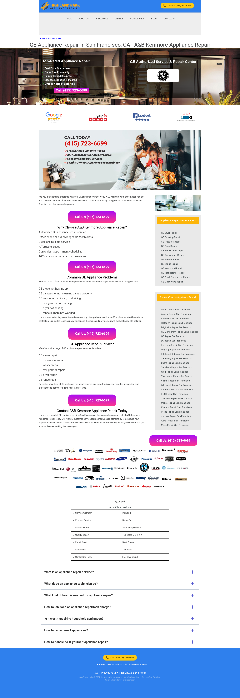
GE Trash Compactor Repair (175, 277)
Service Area (137, 18)
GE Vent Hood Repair (172, 268)
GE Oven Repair (169, 246)
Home (69, 18)
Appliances (102, 18)
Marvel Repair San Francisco (175, 402)
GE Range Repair (169, 264)
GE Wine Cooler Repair (172, 250)
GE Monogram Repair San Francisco (179, 331)
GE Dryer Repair (169, 232)
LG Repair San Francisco (173, 340)
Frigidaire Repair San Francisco (177, 327)
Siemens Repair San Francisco (176, 398)
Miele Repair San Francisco (175, 425)
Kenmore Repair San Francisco (177, 345)
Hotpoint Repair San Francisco (176, 323)
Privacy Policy (109, 673)
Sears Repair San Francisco (175, 362)
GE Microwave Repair (172, 281)
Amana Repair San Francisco (176, 314)
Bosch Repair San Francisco (175, 318)
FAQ (96, 673)
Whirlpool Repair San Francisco (177, 385)
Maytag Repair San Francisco (176, 349)
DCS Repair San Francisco (174, 394)
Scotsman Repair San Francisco (177, 389)
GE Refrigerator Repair (172, 272)
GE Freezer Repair (170, 241)
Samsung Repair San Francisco (177, 358)
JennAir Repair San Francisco (176, 416)
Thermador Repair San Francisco (178, 376)
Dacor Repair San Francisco (175, 309)
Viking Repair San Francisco (175, 380)
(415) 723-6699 (86, 143)
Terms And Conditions (133, 673)
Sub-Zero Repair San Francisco (177, 367)
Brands (119, 18)
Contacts (169, 18)
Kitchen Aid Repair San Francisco (178, 354)
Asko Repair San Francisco (175, 420)
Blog (154, 18)
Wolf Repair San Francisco (174, 371)
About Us (83, 18)
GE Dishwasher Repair (172, 255)
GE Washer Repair (170, 259)
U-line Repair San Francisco (175, 411)
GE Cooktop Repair (171, 237)
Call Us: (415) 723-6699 (179, 5)
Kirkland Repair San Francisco (176, 407)
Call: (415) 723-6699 (71, 90)
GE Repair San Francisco (173, 336)
